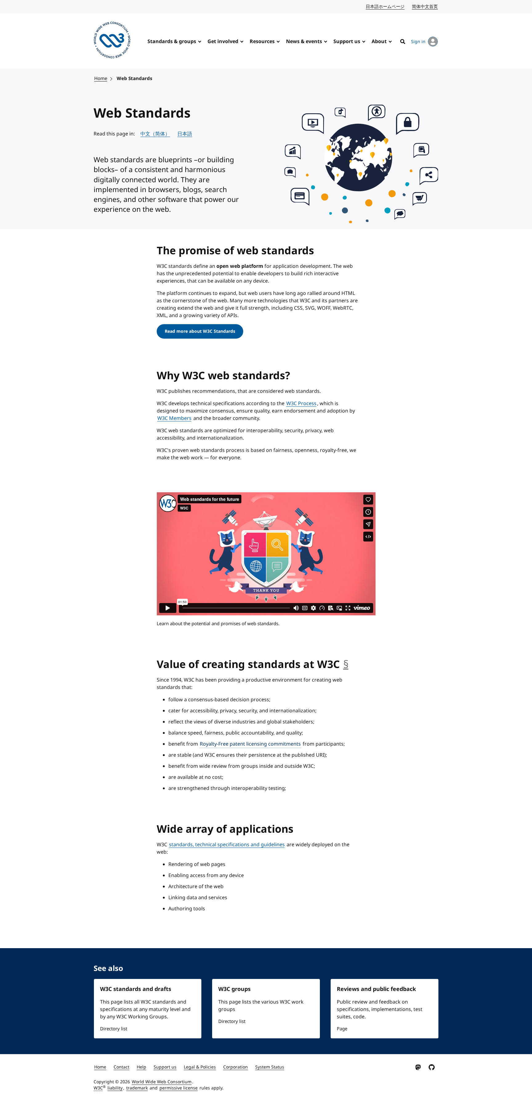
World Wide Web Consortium (161, 1082)
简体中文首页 (425, 6)
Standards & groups (171, 41)
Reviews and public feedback (376, 989)
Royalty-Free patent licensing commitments (250, 744)
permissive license (178, 1088)
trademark (137, 1088)
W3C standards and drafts (135, 989)
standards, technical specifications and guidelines (227, 844)
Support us (346, 41)
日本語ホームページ (385, 6)
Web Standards (134, 78)
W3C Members (174, 418)
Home (100, 78)
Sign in (418, 41)
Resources (262, 41)
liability (115, 1088)
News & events (304, 41)
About (379, 41)
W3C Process (301, 403)
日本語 (184, 134)
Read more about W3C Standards (200, 331)
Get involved (223, 41)
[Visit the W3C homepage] (112, 41)
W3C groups (234, 989)
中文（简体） (155, 134)
